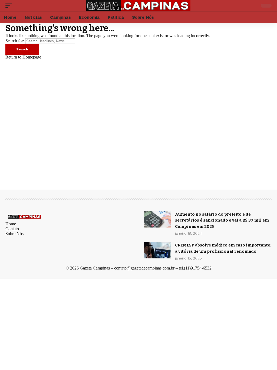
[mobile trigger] (10, 6)
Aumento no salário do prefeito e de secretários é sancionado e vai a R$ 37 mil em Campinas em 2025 (222, 220)
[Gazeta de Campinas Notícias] (138, 5)
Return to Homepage (23, 57)
